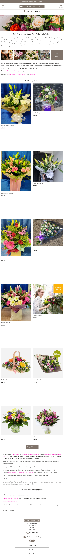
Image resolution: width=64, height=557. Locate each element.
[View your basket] (61, 6)
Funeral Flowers (25, 454)
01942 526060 (21, 74)
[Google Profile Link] (33, 540)
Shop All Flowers (32, 447)
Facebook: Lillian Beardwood (10, 501)
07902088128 (29, 472)
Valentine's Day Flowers (50, 454)
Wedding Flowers (15, 454)
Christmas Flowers (34, 454)
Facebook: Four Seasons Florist (10, 498)
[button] (32, 545)
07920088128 (33, 74)
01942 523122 (36, 11)
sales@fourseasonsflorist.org (11, 71)
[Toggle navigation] (3, 6)
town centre (38, 42)
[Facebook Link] (30, 540)
